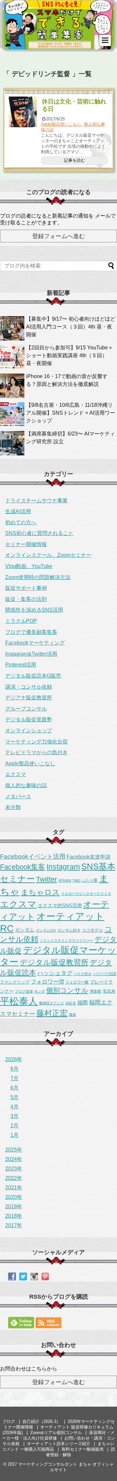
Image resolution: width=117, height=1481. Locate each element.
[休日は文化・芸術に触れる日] (23, 112)
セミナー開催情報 (26, 544)
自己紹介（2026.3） (41, 1421)
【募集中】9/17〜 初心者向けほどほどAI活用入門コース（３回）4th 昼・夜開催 (70, 326)
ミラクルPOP (21, 621)
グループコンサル (26, 708)
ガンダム (24, 930)
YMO (76, 880)
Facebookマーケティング (35, 643)
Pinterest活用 (20, 664)
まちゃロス (40, 892)
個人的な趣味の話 (26, 785)
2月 (14, 1125)
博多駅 (95, 991)
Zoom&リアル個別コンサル (56, 1432)
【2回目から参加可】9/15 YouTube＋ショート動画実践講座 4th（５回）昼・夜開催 (69, 355)
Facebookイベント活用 (32, 856)
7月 (14, 1078)
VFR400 (64, 880)
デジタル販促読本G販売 (33, 676)
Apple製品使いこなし (61, 124)
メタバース (18, 796)
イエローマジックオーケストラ (86, 893)
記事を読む (74, 160)
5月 (14, 1097)
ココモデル (92, 930)
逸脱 (72, 1014)
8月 (14, 1069)
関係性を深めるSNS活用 (34, 610)
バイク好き (83, 974)
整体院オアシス (51, 1003)
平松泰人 (19, 1001)
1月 (14, 1135)
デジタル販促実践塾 (28, 719)
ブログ (8, 1421)
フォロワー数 (77, 982)
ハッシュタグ (54, 973)
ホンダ (39, 991)
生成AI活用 (18, 511)
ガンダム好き (69, 930)
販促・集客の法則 (26, 599)
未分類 (13, 807)
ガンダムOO (46, 930)
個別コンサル (67, 990)
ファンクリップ (15, 982)
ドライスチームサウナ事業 (36, 500)
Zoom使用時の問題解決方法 (38, 577)
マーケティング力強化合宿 (36, 741)
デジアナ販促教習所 (28, 697)
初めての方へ (20, 522)
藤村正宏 (52, 1013)
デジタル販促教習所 (54, 962)
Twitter (46, 879)
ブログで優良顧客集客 (31, 632)
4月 (14, 1106)
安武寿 (109, 991)
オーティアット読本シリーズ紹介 (58, 1443)
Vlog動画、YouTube (28, 566)
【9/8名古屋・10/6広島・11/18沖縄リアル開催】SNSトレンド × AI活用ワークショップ (70, 412)
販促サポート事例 (26, 588)
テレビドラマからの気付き (36, 752)
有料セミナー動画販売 (82, 1449)
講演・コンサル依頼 (28, 687)
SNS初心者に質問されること (39, 533)
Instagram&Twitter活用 (31, 654)
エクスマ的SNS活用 (60, 905)
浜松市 (70, 1003)
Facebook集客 (22, 867)
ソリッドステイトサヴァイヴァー (66, 940)
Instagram (63, 867)
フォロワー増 (47, 981)
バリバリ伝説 (104, 973)
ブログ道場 (24, 991)
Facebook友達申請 (88, 857)
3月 (14, 1116)
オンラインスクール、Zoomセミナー (48, 555)
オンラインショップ (28, 730)
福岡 (82, 1002)
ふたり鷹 (90, 880)
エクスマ (15, 774)
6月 (14, 1088)
